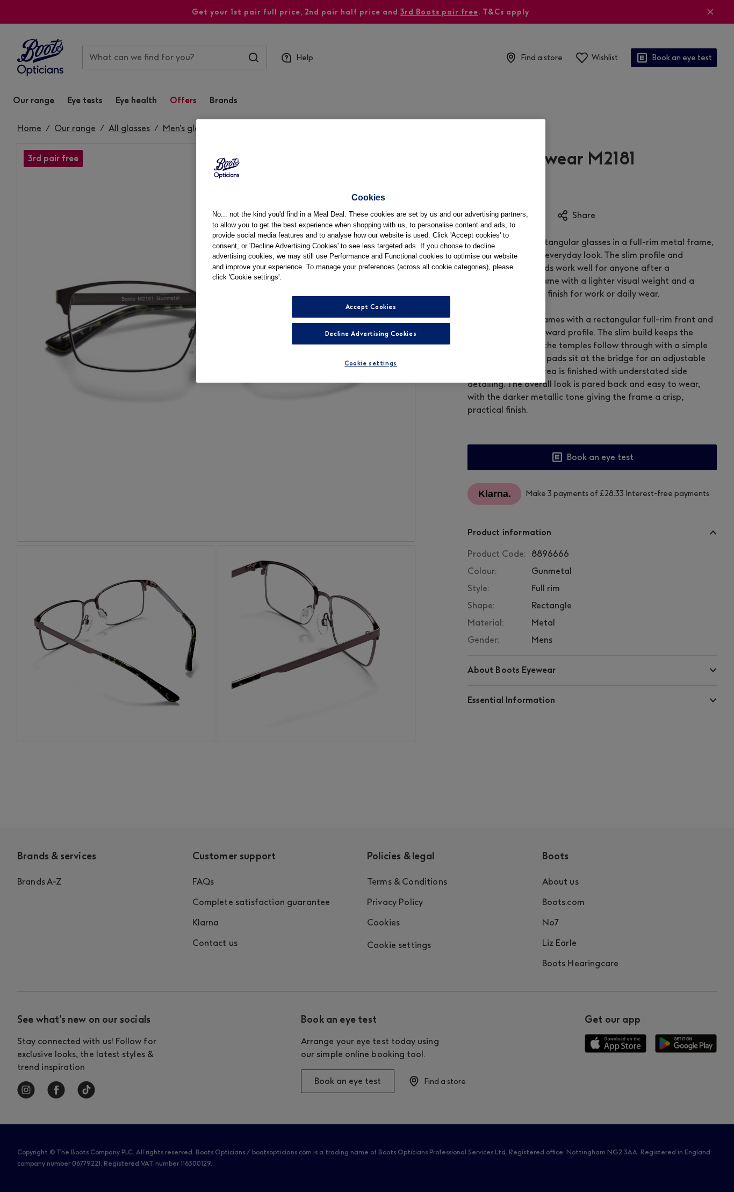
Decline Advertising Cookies (370, 334)
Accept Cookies (371, 307)
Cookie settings (370, 363)
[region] (370, 251)
